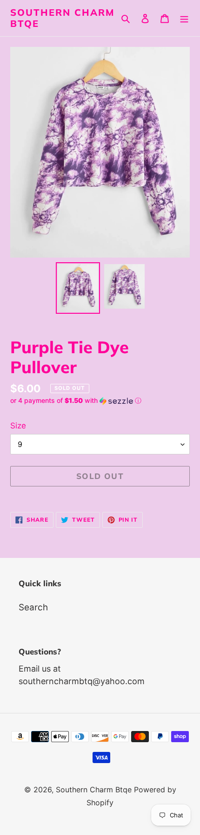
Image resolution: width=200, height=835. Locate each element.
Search (33, 607)
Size (18, 425)
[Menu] (184, 18)
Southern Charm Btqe (62, 18)
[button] (75, 400)
